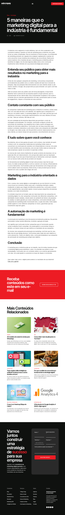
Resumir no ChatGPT (20, 35)
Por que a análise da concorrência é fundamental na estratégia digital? (45, 371)
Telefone (37, 440)
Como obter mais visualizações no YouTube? (44, 338)
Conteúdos (9, 488)
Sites (10, 402)
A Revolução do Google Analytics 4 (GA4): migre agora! (45, 405)
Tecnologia (9, 368)
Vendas (8, 334)
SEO (35, 334)
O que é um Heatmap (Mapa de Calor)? (16, 405)
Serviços (22, 488)
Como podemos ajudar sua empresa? (44, 446)
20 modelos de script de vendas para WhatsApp (18, 338)
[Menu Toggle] (32, 4)
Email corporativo (50, 432)
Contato (48, 488)
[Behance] (52, 507)
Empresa (48, 440)
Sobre (34, 488)
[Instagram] (47, 507)
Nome (36, 432)
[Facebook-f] (50, 507)
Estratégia (13, 15)
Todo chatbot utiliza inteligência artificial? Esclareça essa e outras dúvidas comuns (17, 372)
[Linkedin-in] (49, 507)
